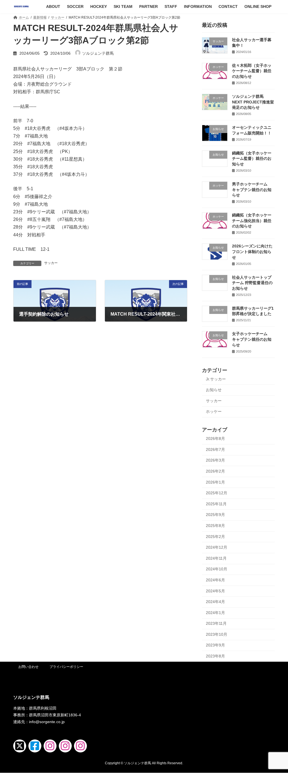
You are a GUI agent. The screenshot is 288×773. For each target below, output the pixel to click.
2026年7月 (215, 449)
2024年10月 (216, 569)
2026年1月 (215, 482)
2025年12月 (216, 493)
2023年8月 (215, 656)
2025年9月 (215, 514)
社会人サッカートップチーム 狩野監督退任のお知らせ (252, 282)
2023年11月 (216, 623)
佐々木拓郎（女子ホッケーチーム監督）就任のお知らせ (251, 70)
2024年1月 (215, 612)
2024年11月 (216, 558)
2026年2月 (215, 471)
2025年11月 (216, 503)
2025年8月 (215, 525)
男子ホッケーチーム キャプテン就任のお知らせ (251, 189)
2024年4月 (215, 601)
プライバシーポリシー (66, 667)
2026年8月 (215, 438)
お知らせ (214, 389)
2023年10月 (216, 634)
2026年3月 (215, 460)
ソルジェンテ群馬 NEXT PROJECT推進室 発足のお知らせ (253, 102)
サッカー (51, 263)
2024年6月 (215, 580)
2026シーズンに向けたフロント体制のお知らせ (252, 251)
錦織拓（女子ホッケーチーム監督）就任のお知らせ (251, 158)
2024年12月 (216, 547)
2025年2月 (215, 536)
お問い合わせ (28, 667)
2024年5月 (215, 590)
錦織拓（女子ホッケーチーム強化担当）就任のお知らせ (251, 220)
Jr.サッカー (216, 378)
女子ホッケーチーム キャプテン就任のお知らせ (251, 339)
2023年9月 (215, 645)
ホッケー (214, 411)
